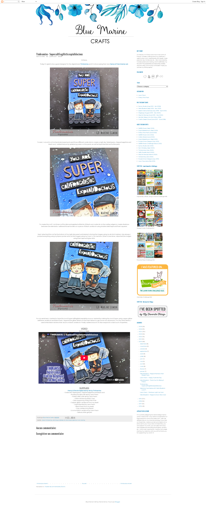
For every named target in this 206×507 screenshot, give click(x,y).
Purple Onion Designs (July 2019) (148, 159)
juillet (142, 356)
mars (142, 366)
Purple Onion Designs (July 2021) (148, 141)
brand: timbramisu (47, 420)
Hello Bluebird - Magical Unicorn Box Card (153, 395)
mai (141, 361)
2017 (140, 403)
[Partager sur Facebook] (72, 418)
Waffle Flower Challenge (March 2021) (150, 143)
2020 (140, 341)
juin (141, 359)
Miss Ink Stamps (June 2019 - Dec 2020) (150, 115)
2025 (140, 329)
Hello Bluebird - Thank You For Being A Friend (152, 380)
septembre (143, 351)
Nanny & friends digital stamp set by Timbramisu (84, 390)
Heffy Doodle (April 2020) (146, 152)
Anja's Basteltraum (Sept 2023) (148, 130)
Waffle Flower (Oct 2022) (146, 135)
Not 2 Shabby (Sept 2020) (146, 148)
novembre (143, 346)
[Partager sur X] (70, 418)
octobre (142, 349)
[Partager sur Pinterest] (74, 418)
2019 (140, 398)
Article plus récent (42, 483)
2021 (140, 339)
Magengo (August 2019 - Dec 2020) (149, 113)
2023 (140, 334)
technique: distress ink (59, 420)
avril (141, 364)
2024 (140, 331)
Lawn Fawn (142, 95)
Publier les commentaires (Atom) (55, 486)
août (141, 354)
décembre (143, 344)
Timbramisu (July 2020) (146, 150)
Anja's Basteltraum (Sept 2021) (148, 139)
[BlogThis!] (68, 418)
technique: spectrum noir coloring (75, 420)
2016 (140, 406)
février (142, 369)
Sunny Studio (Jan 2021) (145, 146)
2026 (140, 326)
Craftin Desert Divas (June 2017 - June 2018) (152, 119)
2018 (140, 401)
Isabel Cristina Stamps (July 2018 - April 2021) (152, 110)
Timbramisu (85, 64)
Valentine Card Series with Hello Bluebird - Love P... (153, 389)
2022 (140, 336)
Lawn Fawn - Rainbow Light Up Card (151, 392)
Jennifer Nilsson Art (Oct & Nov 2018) (149, 117)
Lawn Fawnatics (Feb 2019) (146, 161)
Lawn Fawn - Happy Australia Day (151, 377)
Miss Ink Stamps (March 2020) (147, 154)
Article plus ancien (126, 483)
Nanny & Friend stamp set (119, 64)
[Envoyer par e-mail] (66, 418)
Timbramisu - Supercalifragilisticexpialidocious (150, 384)
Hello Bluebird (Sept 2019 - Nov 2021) (149, 108)
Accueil (84, 483)
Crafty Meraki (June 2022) (146, 137)
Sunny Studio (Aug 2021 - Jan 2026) (149, 106)
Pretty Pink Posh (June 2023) (147, 132)
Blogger (117, 502)
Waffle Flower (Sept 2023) (146, 128)
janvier (142, 371)
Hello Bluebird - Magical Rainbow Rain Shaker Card (152, 374)
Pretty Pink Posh (143, 97)
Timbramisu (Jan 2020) (145, 157)
